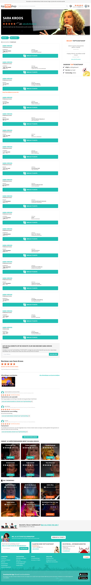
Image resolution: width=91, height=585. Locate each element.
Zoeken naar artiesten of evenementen (26, 6)
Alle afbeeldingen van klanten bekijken (50, 375)
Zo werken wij (66, 551)
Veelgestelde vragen (21, 562)
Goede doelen (19, 565)
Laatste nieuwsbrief (6, 567)
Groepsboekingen (35, 558)
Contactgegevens (20, 563)
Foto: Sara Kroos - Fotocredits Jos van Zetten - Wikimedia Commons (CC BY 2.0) (78, 35)
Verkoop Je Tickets (35, 560)
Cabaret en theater (5, 560)
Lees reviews (35, 549)
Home (4, 21)
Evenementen (4, 563)
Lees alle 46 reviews (30, 24)
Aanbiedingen (4, 565)
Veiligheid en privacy (51, 560)
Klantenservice (50, 558)
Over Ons (18, 560)
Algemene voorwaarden (52, 562)
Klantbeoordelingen (21, 558)
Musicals (3, 562)
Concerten (3, 558)
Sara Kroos (8, 21)
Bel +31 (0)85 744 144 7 (50, 525)
